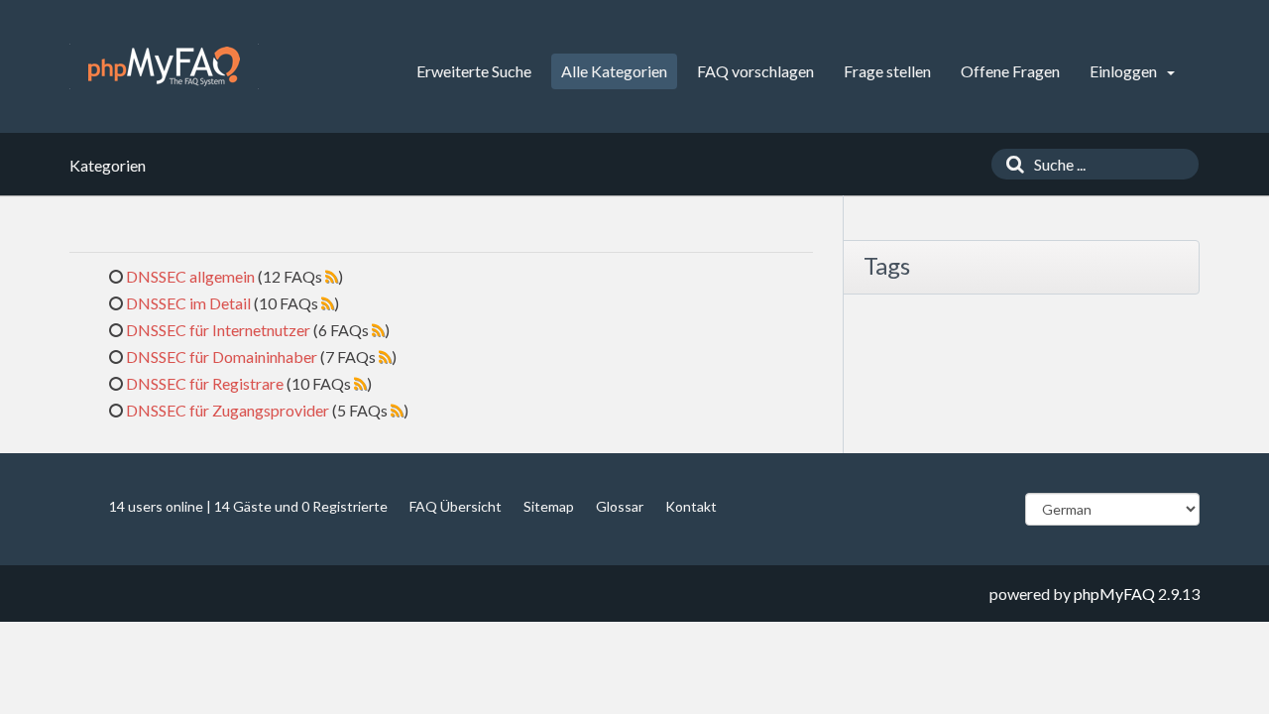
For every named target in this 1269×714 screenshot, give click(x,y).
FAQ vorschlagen (755, 70)
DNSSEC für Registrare (205, 383)
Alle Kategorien (614, 70)
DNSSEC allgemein (190, 276)
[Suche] (1010, 164)
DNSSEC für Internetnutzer (218, 329)
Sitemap (548, 506)
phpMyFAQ (1114, 593)
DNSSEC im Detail (188, 303)
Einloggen (1125, 70)
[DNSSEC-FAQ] (164, 66)
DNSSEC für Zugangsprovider (227, 410)
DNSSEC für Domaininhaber (221, 356)
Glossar (619, 506)
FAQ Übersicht (455, 506)
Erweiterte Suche (473, 70)
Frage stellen (887, 70)
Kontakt (691, 506)
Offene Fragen (1010, 70)
